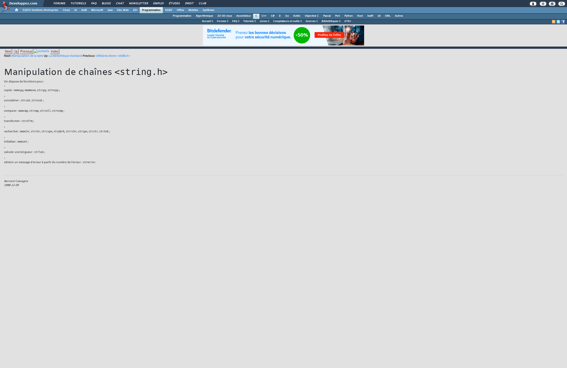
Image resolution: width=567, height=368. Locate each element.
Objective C (312, 16)
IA (75, 10)
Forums (59, 3)
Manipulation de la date (27, 56)
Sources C (312, 21)
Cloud (66, 10)
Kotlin (296, 16)
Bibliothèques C (331, 21)
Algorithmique (204, 16)
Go (287, 16)
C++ (264, 16)
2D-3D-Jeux (224, 16)
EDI (135, 10)
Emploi (158, 3)
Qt (379, 16)
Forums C (223, 21)
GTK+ (347, 21)
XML (387, 16)
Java (110, 10)
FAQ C (236, 21)
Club (202, 3)
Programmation (151, 10)
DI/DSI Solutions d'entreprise (40, 10)
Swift (370, 16)
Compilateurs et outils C (287, 21)
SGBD (168, 10)
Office (180, 10)
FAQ (94, 3)
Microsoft (97, 10)
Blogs (106, 3)
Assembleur (243, 16)
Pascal (327, 16)
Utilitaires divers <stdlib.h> (112, 56)
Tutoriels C (249, 21)
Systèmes (208, 10)
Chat (119, 3)
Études (174, 3)
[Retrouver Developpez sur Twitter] (558, 21)
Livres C (265, 21)
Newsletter (138, 3)
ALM (84, 10)
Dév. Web (123, 10)
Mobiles (193, 10)
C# (272, 16)
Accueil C (207, 21)
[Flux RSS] (553, 21)
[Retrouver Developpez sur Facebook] (563, 21)
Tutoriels (78, 3)
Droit (189, 3)
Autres (399, 16)
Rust (360, 16)
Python (348, 16)
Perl (337, 16)
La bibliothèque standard (65, 56)
